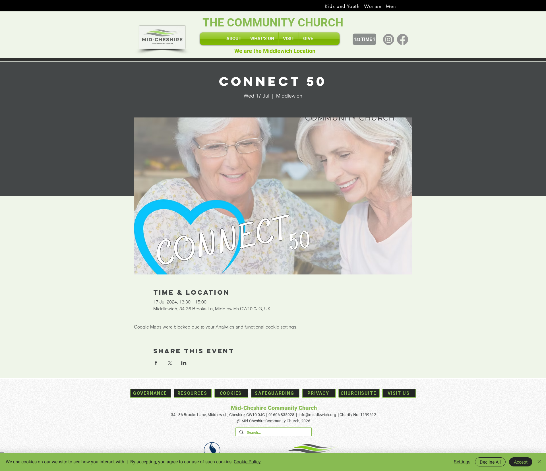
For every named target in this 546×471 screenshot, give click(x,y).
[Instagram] (388, 39)
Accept (521, 462)
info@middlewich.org (317, 414)
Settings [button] (462, 461)
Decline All (490, 462)
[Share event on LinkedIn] (184, 363)
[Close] (539, 461)
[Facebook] (402, 39)
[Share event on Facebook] (156, 363)
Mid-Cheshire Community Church (274, 407)
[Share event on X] (170, 363)
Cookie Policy (247, 461)
